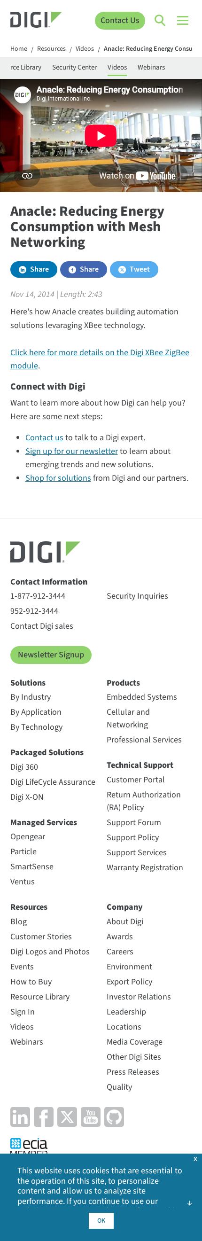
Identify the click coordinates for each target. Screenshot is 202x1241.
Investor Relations (139, 997)
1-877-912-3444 (37, 596)
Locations (124, 1027)
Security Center (74, 67)
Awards (120, 937)
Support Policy (133, 837)
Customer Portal (136, 780)
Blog (18, 922)
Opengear (27, 837)
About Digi (125, 922)
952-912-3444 (34, 611)
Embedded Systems (142, 697)
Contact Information (48, 582)
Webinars (151, 67)
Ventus (22, 882)
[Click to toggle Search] (161, 20)
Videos (85, 49)
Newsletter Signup (51, 655)
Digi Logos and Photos (50, 952)
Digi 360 (24, 767)
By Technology (36, 727)
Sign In (22, 1012)
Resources (51, 49)
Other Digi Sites (134, 1057)
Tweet (140, 269)
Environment (129, 967)
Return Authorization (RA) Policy (144, 801)
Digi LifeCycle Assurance (52, 782)
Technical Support (140, 765)
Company (125, 907)
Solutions (28, 683)
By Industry (30, 697)
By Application (36, 712)
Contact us (44, 438)
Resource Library (40, 997)
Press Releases (133, 1072)
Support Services (137, 853)
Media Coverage (135, 1042)
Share (39, 269)
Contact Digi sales (41, 626)
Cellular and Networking (128, 718)
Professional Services (144, 740)
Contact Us (120, 20)
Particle (23, 852)
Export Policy (129, 982)
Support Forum (134, 822)
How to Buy (31, 982)
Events (22, 967)
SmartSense (32, 867)
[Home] (36, 21)
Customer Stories (41, 937)
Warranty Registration (145, 868)
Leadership (126, 1012)
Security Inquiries (137, 596)
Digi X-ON (27, 797)
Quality (119, 1087)
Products (123, 683)
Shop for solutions (58, 478)
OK (101, 1220)
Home (18, 49)
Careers (120, 952)
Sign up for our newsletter (71, 451)
